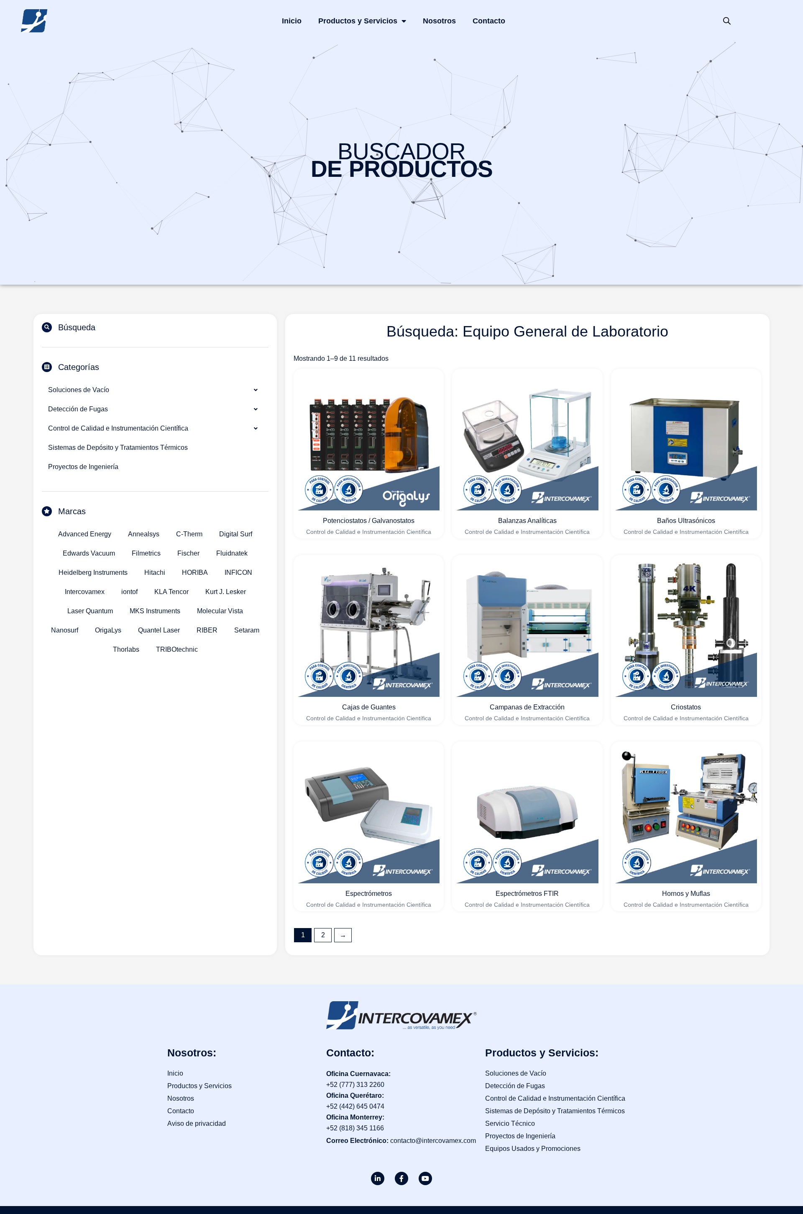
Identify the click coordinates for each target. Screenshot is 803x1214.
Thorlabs (126, 649)
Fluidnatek (232, 553)
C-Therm (189, 534)
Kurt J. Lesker (225, 591)
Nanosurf (64, 630)
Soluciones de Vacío (78, 389)
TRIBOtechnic (177, 649)
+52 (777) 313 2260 (355, 1084)
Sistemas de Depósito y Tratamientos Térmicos (118, 447)
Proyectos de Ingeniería (83, 466)
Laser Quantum (90, 611)
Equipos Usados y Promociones (533, 1148)
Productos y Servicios (357, 21)
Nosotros (439, 21)
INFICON (238, 572)
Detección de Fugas (78, 409)
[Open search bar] (727, 21)
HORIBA (195, 572)
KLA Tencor (171, 591)
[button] (155, 390)
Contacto (489, 21)
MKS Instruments (155, 611)
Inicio (292, 21)
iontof (129, 591)
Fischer (188, 553)
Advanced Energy (84, 534)
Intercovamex (85, 591)
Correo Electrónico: (358, 1140)
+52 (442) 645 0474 (355, 1106)
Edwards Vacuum (89, 553)
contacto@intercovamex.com (433, 1140)
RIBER (207, 630)
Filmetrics (146, 553)
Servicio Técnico (510, 1123)
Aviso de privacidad (196, 1123)
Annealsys (143, 534)
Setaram (246, 630)
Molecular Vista (220, 611)
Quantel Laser (159, 630)
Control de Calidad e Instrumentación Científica (118, 428)
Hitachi (154, 572)
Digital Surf (235, 534)
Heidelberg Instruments (93, 572)
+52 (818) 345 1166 (355, 1128)
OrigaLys (108, 630)
